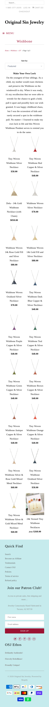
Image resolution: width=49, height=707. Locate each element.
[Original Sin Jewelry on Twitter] (15, 639)
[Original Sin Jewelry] (24, 22)
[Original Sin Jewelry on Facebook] (20, 639)
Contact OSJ (10, 567)
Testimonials (10, 563)
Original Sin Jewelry (22, 676)
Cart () (38, 8)
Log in (26, 8)
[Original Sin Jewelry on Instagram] (29, 639)
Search (8, 554)
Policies (8, 572)
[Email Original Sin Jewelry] (34, 639)
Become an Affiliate (13, 558)
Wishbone (24, 41)
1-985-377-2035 (13, 8)
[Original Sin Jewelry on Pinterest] (24, 639)
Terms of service (12, 576)
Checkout (24, 11)
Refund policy (11, 580)
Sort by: (24, 61)
